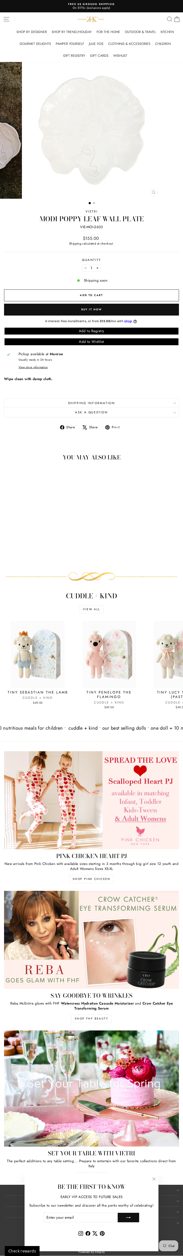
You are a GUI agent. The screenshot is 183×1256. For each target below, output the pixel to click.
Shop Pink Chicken (91, 879)
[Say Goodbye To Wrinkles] (91, 940)
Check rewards (22, 1251)
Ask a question (91, 412)
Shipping (75, 243)
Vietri (92, 211)
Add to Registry (91, 331)
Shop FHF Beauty (91, 1018)
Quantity (91, 260)
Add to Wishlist (91, 341)
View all (91, 609)
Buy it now (91, 309)
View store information (33, 367)
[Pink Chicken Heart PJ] (91, 800)
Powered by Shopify (91, 1252)
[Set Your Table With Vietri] (91, 1088)
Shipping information (91, 403)
